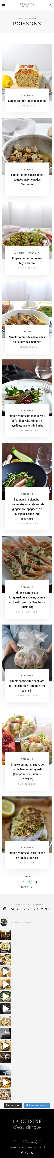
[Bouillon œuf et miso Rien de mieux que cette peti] (5, 971)
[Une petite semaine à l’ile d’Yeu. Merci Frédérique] (5, 1070)
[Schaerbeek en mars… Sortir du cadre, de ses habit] (5, 1033)
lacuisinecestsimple (29, 909)
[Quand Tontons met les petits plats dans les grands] (5, 935)
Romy (34, 1143)
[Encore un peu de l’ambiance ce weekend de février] (5, 1082)
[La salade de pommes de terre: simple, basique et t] (5, 947)
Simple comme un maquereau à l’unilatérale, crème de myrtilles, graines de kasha (27, 420)
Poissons (27, 95)
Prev (29, 876)
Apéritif (19, 252)
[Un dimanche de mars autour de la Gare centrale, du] (5, 1008)
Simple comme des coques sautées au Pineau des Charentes (27, 179)
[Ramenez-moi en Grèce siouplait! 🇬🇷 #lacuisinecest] (5, 959)
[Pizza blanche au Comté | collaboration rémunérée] (5, 1021)
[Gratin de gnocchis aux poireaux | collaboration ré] (5, 1094)
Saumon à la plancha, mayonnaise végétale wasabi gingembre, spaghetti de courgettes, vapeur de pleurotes (27, 509)
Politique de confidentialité (27, 1148)
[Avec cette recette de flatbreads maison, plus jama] (5, 1045)
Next (25, 887)
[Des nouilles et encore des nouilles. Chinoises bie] (5, 1057)
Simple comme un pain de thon (27, 100)
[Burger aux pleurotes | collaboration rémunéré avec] (5, 984)
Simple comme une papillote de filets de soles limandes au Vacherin (27, 685)
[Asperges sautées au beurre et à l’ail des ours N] (5, 996)
